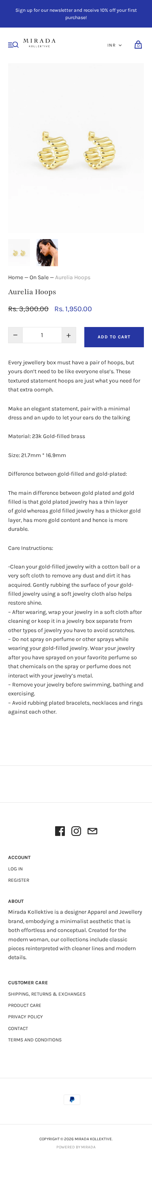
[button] (19, 252)
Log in (15, 869)
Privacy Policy (25, 1017)
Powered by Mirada (76, 1147)
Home (15, 277)
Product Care (24, 1005)
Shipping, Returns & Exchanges (47, 994)
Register (18, 880)
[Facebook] (60, 832)
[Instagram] (76, 832)
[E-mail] (92, 832)
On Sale (39, 277)
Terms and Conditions (35, 1040)
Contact (18, 1028)
